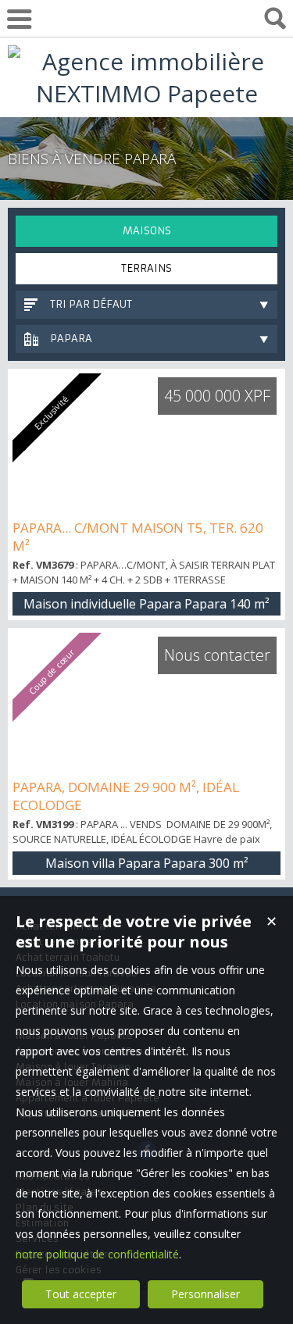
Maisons (147, 230)
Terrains (146, 268)
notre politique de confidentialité (97, 1254)
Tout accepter (80, 1294)
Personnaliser (205, 1294)
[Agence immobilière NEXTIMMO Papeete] (146, 93)
